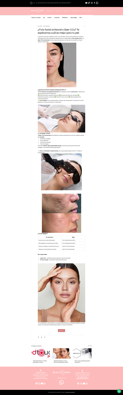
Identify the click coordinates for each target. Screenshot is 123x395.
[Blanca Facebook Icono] (94, 3)
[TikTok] (89, 3)
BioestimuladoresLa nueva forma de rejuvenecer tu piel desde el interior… (61, 361)
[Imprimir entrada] (44, 337)
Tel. (37, 376)
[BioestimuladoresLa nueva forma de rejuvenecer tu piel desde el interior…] (61, 353)
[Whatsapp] (97, 3)
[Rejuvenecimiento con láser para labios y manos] (40, 353)
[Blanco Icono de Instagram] (92, 3)
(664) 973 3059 (42, 376)
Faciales (50, 17)
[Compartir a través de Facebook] (38, 337)
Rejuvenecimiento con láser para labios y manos (40, 361)
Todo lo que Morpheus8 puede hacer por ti (82, 361)
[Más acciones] (84, 26)
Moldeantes (65, 17)
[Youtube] (86, 3)
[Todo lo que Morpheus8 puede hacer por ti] (82, 353)
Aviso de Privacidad (70, 392)
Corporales (57, 17)
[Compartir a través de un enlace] (41, 337)
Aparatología (73, 17)
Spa (44, 17)
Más (80, 17)
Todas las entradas (36, 17)
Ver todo (90, 345)
